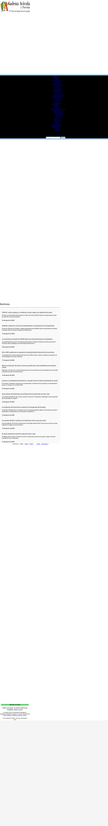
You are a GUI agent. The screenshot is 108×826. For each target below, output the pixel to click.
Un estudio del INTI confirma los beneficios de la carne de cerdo (24, 420)
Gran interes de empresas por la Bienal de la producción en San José (25, 394)
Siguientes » (44, 444)
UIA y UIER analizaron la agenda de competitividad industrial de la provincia (28, 352)
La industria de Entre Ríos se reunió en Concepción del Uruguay (24, 407)
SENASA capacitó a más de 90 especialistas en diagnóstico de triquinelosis (28, 326)
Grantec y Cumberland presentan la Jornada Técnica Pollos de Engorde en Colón (30, 380)
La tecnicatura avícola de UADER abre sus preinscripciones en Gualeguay (27, 339)
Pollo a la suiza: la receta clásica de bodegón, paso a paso (15, 708)
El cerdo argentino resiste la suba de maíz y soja (18, 434)
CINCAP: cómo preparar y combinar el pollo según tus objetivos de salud (27, 312)
